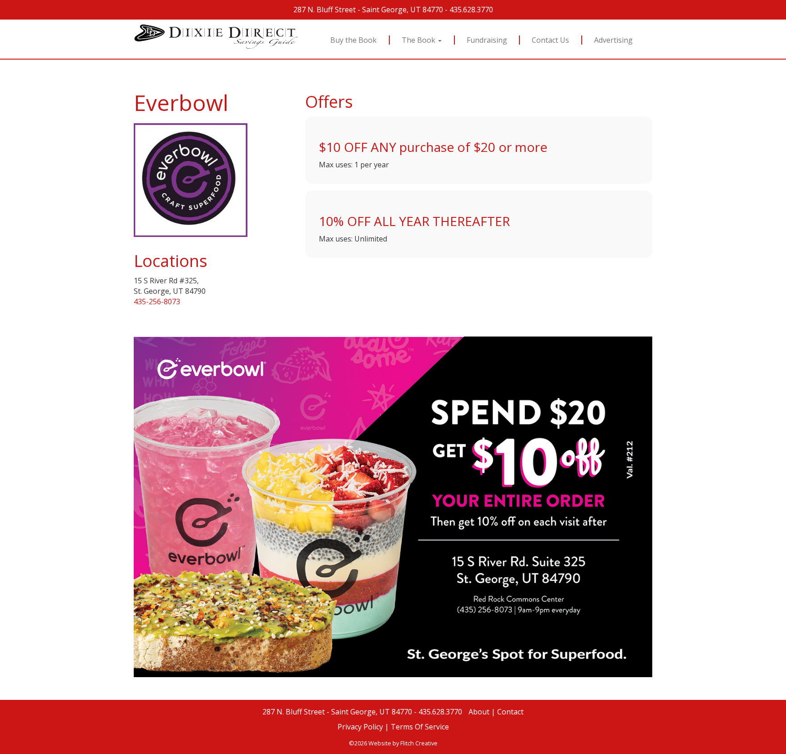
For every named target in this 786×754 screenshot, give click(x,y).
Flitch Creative (419, 743)
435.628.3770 (471, 10)
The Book (419, 40)
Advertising (614, 40)
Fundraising (487, 40)
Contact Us (550, 40)
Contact (510, 712)
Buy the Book (353, 40)
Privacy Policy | (363, 727)
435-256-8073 (157, 302)
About (479, 712)
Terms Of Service (420, 727)
